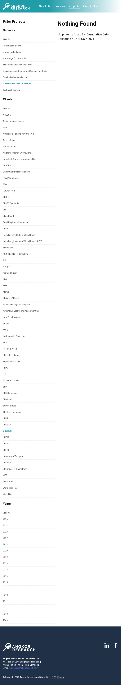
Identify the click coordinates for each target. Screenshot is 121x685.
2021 (5, 544)
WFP (5, 475)
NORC (5, 330)
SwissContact (9, 406)
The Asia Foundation (12, 412)
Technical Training (11, 90)
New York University (12, 317)
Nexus (6, 323)
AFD (5, 127)
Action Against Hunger (13, 121)
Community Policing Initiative (16, 172)
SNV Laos (7, 399)
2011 (5, 607)
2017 (5, 570)
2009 (5, 620)
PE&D (5, 342)
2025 (5, 519)
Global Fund (8, 216)
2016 (5, 576)
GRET (5, 229)
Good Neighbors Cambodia (15, 222)
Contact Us (90, 6)
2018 (5, 563)
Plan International (11, 355)
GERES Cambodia (11, 203)
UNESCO (7, 431)
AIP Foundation (10, 146)
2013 (5, 595)
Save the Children (11, 380)
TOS (54, 677)
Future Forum (9, 191)
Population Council (11, 361)
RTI (4, 374)
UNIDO (6, 450)
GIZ (4, 210)
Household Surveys (12, 46)
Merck (6, 292)
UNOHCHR (7, 462)
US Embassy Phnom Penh (15, 469)
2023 (5, 532)
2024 (5, 525)
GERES (6, 197)
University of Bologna (13, 456)
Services (59, 6)
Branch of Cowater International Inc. (19, 159)
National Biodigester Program (16, 304)
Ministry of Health (11, 298)
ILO (4, 260)
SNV (5, 387)
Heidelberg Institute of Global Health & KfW (22, 241)
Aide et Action (9, 140)
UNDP (5, 418)
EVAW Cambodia (11, 178)
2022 (5, 538)
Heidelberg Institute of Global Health (19, 235)
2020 (5, 551)
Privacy (60, 677)
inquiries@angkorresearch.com (23, 668)
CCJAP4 (7, 165)
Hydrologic (8, 247)
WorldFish (7, 494)
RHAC (5, 368)
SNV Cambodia (10, 393)
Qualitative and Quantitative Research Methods (25, 71)
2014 (5, 589)
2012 (5, 601)
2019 (5, 557)
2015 (5, 582)
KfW (5, 279)
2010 (5, 614)
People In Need (10, 349)
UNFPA (6, 437)
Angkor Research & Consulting (17, 153)
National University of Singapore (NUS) (21, 311)
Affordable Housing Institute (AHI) (19, 134)
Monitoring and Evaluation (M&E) (18, 65)
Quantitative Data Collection (17, 83)
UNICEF (6, 443)
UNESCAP (7, 425)
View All (6, 39)
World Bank (8, 481)
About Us (44, 6)
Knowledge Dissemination (15, 58)
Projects (74, 6)
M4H (5, 285)
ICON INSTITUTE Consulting (15, 254)
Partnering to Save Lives (14, 336)
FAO (5, 184)
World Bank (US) (10, 488)
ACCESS (7, 115)
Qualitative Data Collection (15, 77)
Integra (6, 266)
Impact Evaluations (12, 52)
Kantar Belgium (10, 273)
